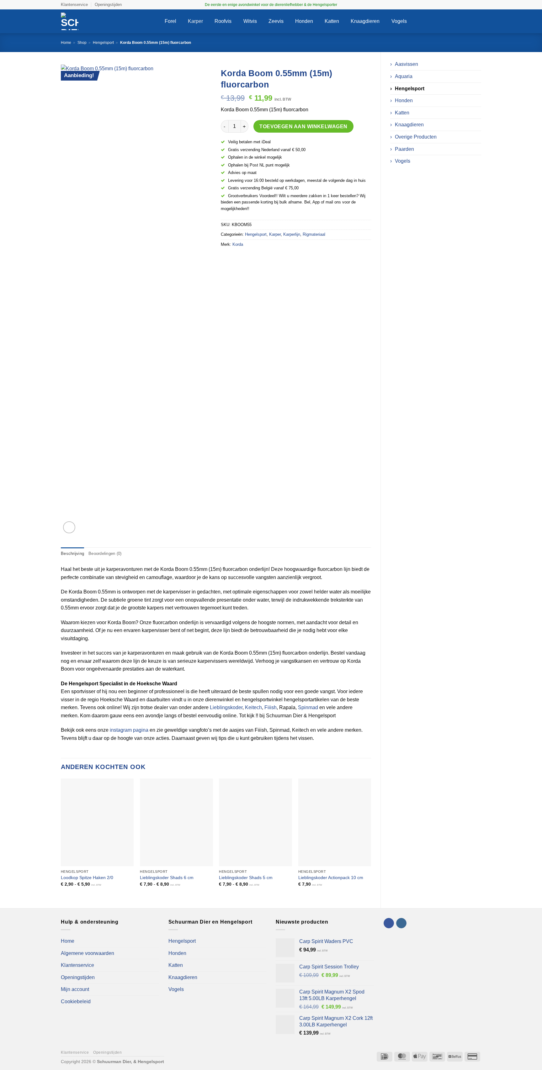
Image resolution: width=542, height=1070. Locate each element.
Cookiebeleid (76, 1001)
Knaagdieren (365, 21)
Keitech (253, 707)
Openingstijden (108, 4)
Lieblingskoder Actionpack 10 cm (330, 877)
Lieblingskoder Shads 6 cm (167, 877)
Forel (170, 21)
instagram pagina (129, 730)
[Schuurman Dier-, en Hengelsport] (108, 21)
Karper (195, 21)
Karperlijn (291, 234)
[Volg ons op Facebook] (472, 5)
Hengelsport (103, 43)
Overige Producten (416, 137)
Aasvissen (406, 64)
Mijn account (75, 989)
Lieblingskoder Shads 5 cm (246, 877)
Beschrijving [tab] (72, 553)
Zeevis (276, 21)
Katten (332, 21)
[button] (440, 21)
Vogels (399, 21)
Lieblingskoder (226, 707)
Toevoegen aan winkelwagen (303, 126)
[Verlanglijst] (452, 21)
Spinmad (308, 707)
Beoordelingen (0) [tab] (104, 553)
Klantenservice (74, 4)
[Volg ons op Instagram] (478, 5)
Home (66, 43)
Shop (82, 43)
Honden (304, 21)
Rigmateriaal (314, 234)
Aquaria (403, 76)
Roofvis (223, 21)
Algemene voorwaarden (87, 953)
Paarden (404, 149)
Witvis (250, 21)
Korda (237, 244)
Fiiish (270, 707)
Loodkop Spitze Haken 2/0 (87, 877)
